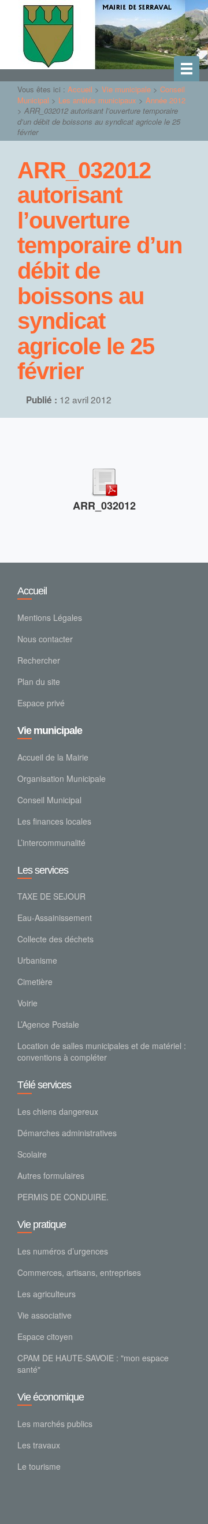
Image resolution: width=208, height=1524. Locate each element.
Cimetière (35, 981)
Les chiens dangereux (57, 1111)
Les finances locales (54, 821)
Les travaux (38, 1445)
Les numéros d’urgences (62, 1251)
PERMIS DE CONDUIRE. (63, 1197)
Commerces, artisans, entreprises (79, 1272)
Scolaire (32, 1154)
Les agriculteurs (46, 1294)
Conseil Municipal (49, 800)
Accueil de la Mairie (52, 757)
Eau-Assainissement (54, 917)
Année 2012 (165, 100)
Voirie (27, 1003)
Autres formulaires (50, 1175)
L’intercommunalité (51, 842)
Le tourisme (39, 1466)
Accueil (80, 89)
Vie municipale (126, 89)
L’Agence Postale (48, 1024)
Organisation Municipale (61, 778)
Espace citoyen (45, 1336)
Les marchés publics (54, 1423)
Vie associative (44, 1315)
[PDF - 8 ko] (104, 479)
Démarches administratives (67, 1133)
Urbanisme (37, 960)
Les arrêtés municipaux (97, 100)
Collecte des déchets (55, 939)
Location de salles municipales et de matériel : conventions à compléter (101, 1051)
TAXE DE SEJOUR (51, 896)
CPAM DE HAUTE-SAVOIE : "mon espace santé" (93, 1363)
